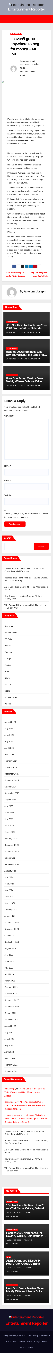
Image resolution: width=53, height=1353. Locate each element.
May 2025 (8, 819)
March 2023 (9, 981)
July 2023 (8, 955)
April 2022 (9, 1052)
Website (7, 495)
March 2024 (9, 903)
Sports (7, 691)
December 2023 (11, 923)
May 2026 (8, 741)
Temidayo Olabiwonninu (29, 332)
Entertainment (16, 34)
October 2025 (10, 787)
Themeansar (45, 1336)
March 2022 (9, 1058)
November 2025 (11, 780)
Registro (8, 1102)
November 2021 (11, 1071)
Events (7, 646)
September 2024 (11, 864)
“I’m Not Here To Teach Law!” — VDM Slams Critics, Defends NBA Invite (26, 328)
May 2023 (8, 968)
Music (7, 671)
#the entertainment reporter (28, 73)
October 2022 (10, 1013)
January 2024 (10, 916)
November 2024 (11, 851)
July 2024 (8, 877)
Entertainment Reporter (26, 9)
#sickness (24, 68)
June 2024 (9, 884)
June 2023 (9, 961)
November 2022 (11, 1007)
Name (7, 466)
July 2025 (8, 806)
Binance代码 (10, 1089)
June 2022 (9, 1039)
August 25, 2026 (14, 1212)
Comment (9, 416)
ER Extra (8, 639)
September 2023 (11, 942)
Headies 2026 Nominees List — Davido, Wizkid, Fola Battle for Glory (25, 354)
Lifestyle (8, 659)
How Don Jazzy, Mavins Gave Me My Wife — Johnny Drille (24, 380)
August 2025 (10, 800)
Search (7, 538)
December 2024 (11, 845)
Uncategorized (11, 697)
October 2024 (10, 858)
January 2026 (10, 767)
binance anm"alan (12, 1115)
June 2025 (9, 813)
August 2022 (10, 1026)
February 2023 (11, 987)
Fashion (8, 652)
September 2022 (11, 1020)
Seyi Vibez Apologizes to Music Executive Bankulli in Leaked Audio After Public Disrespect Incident (25, 1105)
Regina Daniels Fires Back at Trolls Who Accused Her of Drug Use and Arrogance (24, 1092)
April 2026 (9, 748)
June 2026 (9, 735)
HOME (8, 1342)
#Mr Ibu (35, 64)
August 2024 (10, 871)
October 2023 (10, 935)
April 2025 (9, 826)
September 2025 (11, 793)
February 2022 (11, 1065)
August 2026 (10, 722)
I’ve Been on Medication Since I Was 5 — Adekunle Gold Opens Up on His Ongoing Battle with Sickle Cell (26, 1118)
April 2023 (9, 974)
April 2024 (9, 897)
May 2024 (8, 890)
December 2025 (11, 774)
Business (8, 626)
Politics (7, 684)
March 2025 (9, 832)
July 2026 (8, 729)
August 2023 (10, 948)
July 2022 (8, 1032)
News (7, 678)
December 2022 (11, 1000)
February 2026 (11, 761)
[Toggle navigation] (28, 19)
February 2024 (11, 910)
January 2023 (10, 994)
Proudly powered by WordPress (14, 1336)
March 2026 (9, 754)
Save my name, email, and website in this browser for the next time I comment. (26, 515)
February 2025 (11, 838)
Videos (7, 704)
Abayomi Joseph (28, 61)
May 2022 (8, 1045)
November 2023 (11, 929)
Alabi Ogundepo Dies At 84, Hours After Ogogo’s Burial (23, 1262)
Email (7, 481)
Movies (7, 665)
